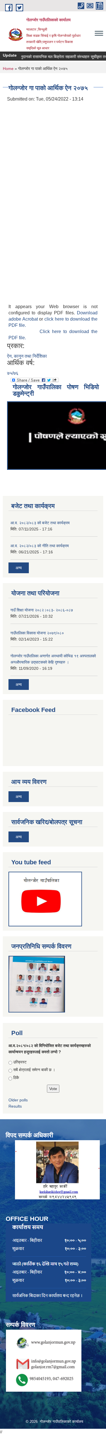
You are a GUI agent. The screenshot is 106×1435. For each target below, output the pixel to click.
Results (15, 1106)
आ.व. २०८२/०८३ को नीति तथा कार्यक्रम (39, 545)
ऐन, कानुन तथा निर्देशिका (27, 356)
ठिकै (16, 1077)
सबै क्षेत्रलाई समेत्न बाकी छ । (34, 1069)
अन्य (19, 568)
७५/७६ (12, 373)
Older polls (18, 1100)
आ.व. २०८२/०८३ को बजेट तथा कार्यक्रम (40, 523)
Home (8, 68)
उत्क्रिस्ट (20, 1062)
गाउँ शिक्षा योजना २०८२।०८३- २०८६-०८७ (41, 610)
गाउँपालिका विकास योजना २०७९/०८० (37, 633)
